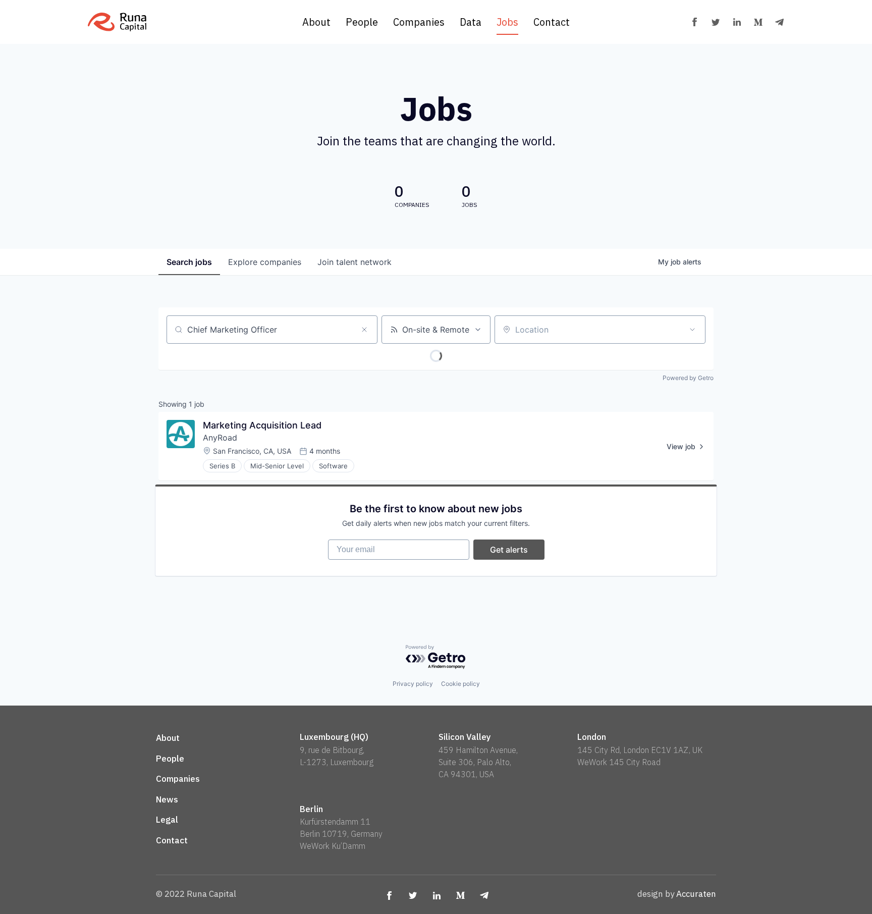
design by (676, 893)
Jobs (507, 22)
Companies (419, 22)
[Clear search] (364, 329)
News (167, 799)
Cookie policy (460, 683)
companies (264, 262)
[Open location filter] (692, 329)
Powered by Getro (688, 378)
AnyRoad (220, 438)
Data (470, 22)
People (362, 22)
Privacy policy (413, 683)
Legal (167, 819)
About (316, 22)
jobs (189, 262)
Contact (551, 22)
